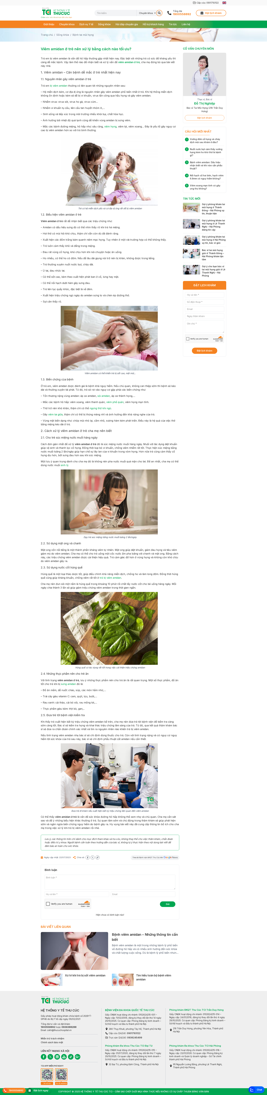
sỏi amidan (103, 395)
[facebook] (88, 857)
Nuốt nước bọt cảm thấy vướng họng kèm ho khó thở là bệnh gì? (206, 152)
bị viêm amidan (58, 85)
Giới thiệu (48, 24)
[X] (50, 1057)
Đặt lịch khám (204, 117)
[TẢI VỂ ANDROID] (61, 1074)
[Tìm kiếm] (159, 13)
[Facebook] (43, 1057)
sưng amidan (68, 684)
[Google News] (77, 1057)
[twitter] (93, 857)
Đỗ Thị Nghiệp (204, 103)
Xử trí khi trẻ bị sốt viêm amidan (85, 975)
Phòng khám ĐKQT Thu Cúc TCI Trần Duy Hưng (196, 1009)
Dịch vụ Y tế (86, 24)
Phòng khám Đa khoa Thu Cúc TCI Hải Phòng (195, 1045)
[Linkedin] (57, 1057)
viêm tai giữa (55, 414)
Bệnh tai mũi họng (83, 34)
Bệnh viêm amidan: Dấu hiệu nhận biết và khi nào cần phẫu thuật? (206, 165)
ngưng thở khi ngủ (100, 408)
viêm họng (110, 126)
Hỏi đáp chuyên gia (127, 24)
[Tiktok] (71, 1057)
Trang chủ (47, 34)
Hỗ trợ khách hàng (153, 24)
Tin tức (173, 24)
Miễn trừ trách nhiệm (52, 1038)
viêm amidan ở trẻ (129, 62)
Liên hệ (186, 24)
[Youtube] (64, 1057)
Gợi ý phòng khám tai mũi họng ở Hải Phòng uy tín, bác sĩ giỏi (214, 239)
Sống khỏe (104, 24)
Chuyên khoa (66, 24)
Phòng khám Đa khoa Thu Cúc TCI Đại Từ (129, 1045)
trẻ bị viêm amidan (110, 577)
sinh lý (64, 465)
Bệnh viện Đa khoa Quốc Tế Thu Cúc (130, 1010)
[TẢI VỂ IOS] (47, 1074)
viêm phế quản (115, 402)
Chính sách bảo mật (52, 1042)
